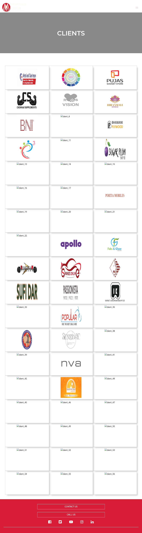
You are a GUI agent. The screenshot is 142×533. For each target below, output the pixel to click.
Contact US (71, 506)
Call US (71, 514)
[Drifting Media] (14, 6)
